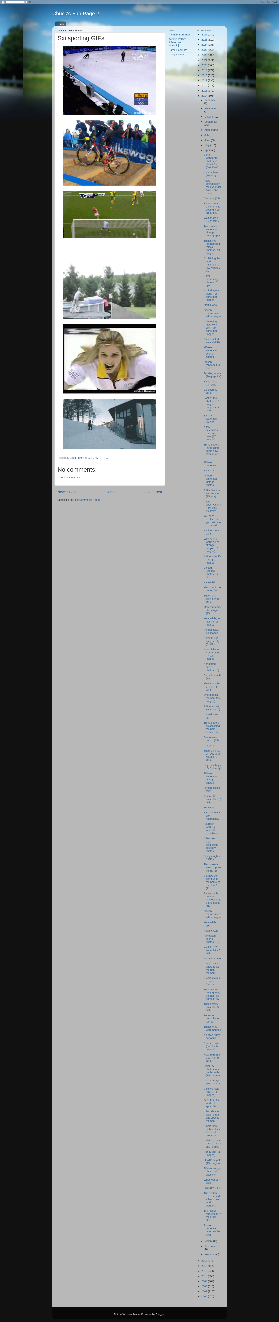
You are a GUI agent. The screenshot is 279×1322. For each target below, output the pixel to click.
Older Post (153, 492)
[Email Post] (106, 457)
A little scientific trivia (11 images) (212, 559)
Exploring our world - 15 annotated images (211, 295)
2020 (204, 65)
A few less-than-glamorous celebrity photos (211, 844)
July (207, 135)
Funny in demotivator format (212, 1018)
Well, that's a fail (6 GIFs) (212, 220)
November (210, 108)
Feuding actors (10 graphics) (212, 375)
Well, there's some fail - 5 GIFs (212, 950)
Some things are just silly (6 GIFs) (212, 641)
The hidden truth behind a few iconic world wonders (212, 1199)
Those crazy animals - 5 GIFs (211, 1007)
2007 (204, 1291)
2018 (204, 75)
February (209, 1246)
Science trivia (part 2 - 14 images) (211, 1046)
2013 (204, 1260)
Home (61, 24)
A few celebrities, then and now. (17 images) (211, 433)
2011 (204, 1271)
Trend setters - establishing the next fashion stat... (212, 727)
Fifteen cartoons (210, 464)
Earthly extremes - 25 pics (211, 418)
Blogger (160, 1314)
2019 (204, 70)
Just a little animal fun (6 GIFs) (212, 799)
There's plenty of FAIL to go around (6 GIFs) (212, 755)
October (209, 116)
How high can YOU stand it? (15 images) (212, 654)
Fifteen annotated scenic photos (211, 352)
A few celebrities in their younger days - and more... (212, 187)
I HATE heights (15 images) (212, 1162)
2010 (204, 1276)
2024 (204, 44)
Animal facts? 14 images (211, 631)
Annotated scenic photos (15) (211, 667)
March (208, 1241)
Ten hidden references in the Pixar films (212, 1215)
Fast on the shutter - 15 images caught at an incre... (212, 404)
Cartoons (209, 745)
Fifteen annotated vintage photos (211, 480)
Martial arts (210, 305)
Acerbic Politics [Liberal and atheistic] (177, 42)
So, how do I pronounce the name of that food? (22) (212, 882)
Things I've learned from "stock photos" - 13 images (212, 247)
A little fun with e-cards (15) (212, 708)
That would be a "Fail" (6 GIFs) (212, 686)
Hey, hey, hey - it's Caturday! (212, 767)
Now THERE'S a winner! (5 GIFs (212, 1057)
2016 (204, 85)
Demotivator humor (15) (211, 739)
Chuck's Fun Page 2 (75, 13)
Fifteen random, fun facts (212, 365)
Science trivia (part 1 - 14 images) (211, 1091)
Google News (176, 54)
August (208, 129)
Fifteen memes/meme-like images (212, 313)
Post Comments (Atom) (87, 499)
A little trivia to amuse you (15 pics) (212, 493)
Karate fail (209, 582)
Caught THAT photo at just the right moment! (212, 968)
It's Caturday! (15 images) (212, 1082)
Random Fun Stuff (179, 34)
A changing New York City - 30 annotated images (211, 328)
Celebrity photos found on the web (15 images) (212, 1071)
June (207, 140)
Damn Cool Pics (178, 50)
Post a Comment (71, 477)
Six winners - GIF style (211, 383)
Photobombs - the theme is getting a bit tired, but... (212, 208)
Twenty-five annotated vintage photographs (212, 231)
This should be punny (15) (212, 589)
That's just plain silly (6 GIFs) (212, 598)
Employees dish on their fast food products (212, 1131)
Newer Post (66, 492)
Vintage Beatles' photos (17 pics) (211, 572)
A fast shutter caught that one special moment (211, 1116)
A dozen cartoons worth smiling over (212, 1230)
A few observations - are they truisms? (212, 506)
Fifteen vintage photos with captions (212, 1171)
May (207, 145)
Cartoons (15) (212, 198)
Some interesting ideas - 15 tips (211, 280)
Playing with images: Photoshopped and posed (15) (212, 899)
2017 (204, 80)
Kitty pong (209, 470)
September (210, 121)
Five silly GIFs (212, 1187)
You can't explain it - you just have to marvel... (212, 521)
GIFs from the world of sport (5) (212, 1103)
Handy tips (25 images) (212, 1153)
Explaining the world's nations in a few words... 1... (212, 264)
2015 (204, 90)
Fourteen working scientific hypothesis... (212, 828)
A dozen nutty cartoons (212, 1037)
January (209, 1254)
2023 (204, 49)
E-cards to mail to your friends (212, 981)
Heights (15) (211, 930)
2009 (204, 1281)
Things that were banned (212, 1028)
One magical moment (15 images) (212, 698)
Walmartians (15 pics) (211, 174)
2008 (204, 1286)
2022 (204, 54)
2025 (204, 39)
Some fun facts (212, 958)
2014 (204, 95)
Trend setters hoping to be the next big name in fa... (212, 994)
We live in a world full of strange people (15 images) (211, 545)
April (207, 150)
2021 (204, 60)
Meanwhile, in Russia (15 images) (212, 621)
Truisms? (209, 807)
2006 (204, 1296)
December (210, 100)
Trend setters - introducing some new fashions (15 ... (212, 451)
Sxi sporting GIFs (210, 391)
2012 (204, 1265)
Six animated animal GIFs (212, 341)
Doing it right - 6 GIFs (212, 858)
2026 (204, 34)
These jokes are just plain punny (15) (212, 867)
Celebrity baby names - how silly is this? (212, 1143)
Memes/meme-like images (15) (212, 610)
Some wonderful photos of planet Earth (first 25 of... (212, 161)
